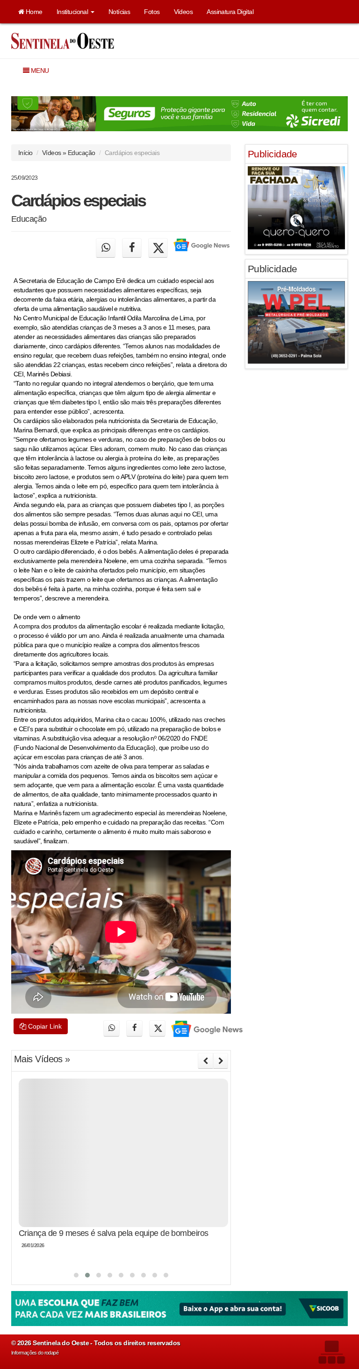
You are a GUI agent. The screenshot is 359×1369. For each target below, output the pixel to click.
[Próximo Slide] (220, 1061)
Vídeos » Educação (68, 152)
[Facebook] (132, 248)
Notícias (119, 11)
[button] (76, 1275)
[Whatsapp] (105, 248)
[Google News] (201, 248)
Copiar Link (44, 1026)
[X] (158, 248)
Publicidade (272, 153)
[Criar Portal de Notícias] (331, 1352)
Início (25, 152)
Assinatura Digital (230, 11)
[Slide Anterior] (205, 1061)
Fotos (151, 11)
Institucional (73, 11)
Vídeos (183, 11)
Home (33, 11)
